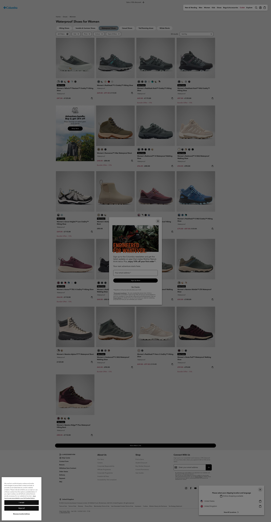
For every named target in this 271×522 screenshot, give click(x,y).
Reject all (22, 508)
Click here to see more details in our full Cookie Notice (20, 497)
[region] (21, 498)
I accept (21, 502)
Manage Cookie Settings (21, 514)
